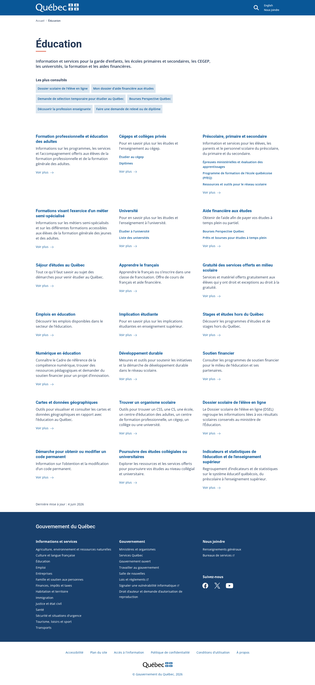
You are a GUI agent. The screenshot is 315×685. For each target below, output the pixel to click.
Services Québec (131, 555)
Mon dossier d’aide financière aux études (123, 88)
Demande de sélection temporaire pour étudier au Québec (81, 99)
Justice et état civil (49, 604)
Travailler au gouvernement (139, 567)
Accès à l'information (129, 652)
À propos (243, 652)
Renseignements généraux (222, 549)
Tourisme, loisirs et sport (54, 622)
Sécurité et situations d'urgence (58, 616)
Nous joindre (271, 10)
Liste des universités (134, 238)
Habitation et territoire (52, 591)
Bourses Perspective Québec (150, 99)
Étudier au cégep (131, 157)
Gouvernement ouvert (135, 561)
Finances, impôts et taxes (54, 585)
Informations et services (56, 541)
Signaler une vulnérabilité (147, 585)
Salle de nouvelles (132, 573)
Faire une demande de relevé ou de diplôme (128, 109)
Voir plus (42, 172)
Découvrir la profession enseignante (64, 109)
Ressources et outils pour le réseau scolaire (235, 184)
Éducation (43, 561)
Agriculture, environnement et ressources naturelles (73, 549)
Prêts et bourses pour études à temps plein (235, 238)
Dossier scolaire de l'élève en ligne (63, 88)
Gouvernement (132, 541)
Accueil (40, 20)
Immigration (44, 598)
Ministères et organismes (137, 549)
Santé (40, 610)
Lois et (132, 579)
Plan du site (98, 652)
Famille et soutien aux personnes (59, 579)
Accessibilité (74, 652)
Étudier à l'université (134, 231)
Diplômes (126, 163)
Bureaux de (217, 555)
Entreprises (44, 573)
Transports (43, 628)
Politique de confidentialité (170, 652)
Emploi (41, 567)
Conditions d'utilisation (213, 652)
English (268, 5)
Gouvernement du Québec (65, 526)
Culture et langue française (55, 555)
